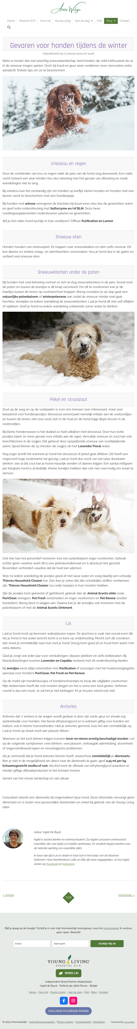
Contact (103, 992)
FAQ (86, 992)
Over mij (43, 992)
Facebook (52, 864)
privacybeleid (111, 928)
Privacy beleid (65, 1021)
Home (32, 992)
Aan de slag (75, 992)
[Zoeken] (9, 27)
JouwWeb (129, 1022)
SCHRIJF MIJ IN (107, 943)
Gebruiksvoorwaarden (42, 1021)
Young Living (57, 992)
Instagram (68, 864)
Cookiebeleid (83, 1021)
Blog (94, 992)
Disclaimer (99, 1021)
